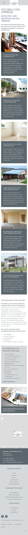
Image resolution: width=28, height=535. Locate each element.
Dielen (14, 477)
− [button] (2, 419)
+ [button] (2, 417)
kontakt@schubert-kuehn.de (15, 462)
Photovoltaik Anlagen (14, 495)
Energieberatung (14, 492)
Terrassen (14, 475)
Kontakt (3, 524)
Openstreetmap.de (8, 447)
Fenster (14, 473)
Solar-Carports (14, 479)
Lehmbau (14, 510)
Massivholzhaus (14, 482)
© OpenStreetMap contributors (22, 447)
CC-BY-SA (14, 447)
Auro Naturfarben (14, 508)
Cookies (3, 527)
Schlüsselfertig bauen (14, 484)
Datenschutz (18, 524)
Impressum (10, 524)
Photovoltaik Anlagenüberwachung (14, 497)
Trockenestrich (14, 512)
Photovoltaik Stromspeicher (14, 499)
